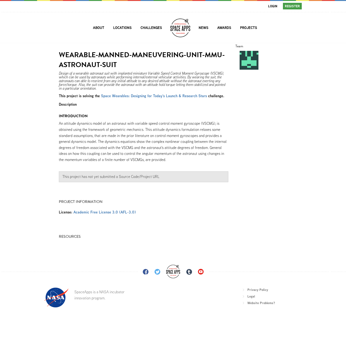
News (203, 27)
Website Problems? (261, 303)
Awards (224, 27)
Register (292, 6)
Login (272, 6)
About (98, 27)
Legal (251, 296)
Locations (122, 27)
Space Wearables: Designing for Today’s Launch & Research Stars (154, 96)
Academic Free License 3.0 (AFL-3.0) (104, 212)
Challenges (151, 27)
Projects (248, 27)
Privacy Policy (257, 289)
